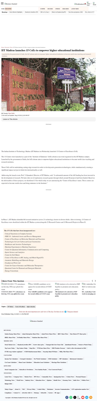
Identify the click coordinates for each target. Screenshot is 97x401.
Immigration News (59, 377)
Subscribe (43, 393)
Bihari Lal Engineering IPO (59, 12)
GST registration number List (80, 389)
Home (2, 8)
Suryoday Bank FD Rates (50, 352)
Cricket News (70, 377)
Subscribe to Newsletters (26, 370)
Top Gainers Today (22, 348)
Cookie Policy (41, 389)
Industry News (29, 380)
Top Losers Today (10, 348)
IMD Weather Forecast (58, 348)
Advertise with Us (27, 393)
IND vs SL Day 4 (45, 12)
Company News (18, 377)
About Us (17, 389)
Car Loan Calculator (11, 362)
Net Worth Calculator (40, 359)
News (11, 47)
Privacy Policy (31, 389)
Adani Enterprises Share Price (30, 334)
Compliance (8, 393)
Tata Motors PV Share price (78, 334)
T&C (23, 389)
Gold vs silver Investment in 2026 (76, 348)
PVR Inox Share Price (43, 348)
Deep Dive (32, 348)
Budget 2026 (8, 384)
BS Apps (57, 393)
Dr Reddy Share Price (23, 337)
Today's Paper (9, 389)
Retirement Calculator (76, 359)
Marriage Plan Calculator (58, 362)
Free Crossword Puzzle (55, 370)
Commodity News (47, 377)
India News (66, 8)
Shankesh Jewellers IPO (31, 12)
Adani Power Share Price (48, 334)
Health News (57, 380)
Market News (28, 377)
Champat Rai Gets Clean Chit (54, 345)
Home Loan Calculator (25, 362)
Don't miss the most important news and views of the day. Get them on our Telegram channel (48, 312)
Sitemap (36, 393)
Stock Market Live (10, 345)
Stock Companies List (11, 370)
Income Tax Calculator (11, 359)
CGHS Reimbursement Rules (32, 352)
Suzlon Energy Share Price (12, 334)
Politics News (85, 380)
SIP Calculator (63, 359)
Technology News (9, 380)
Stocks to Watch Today (85, 345)
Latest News (75, 8)
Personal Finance (81, 377)
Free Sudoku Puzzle (41, 370)
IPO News (37, 377)
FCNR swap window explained (13, 352)
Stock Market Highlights (15, 12)
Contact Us (17, 393)
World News (19, 380)
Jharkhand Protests (70, 345)
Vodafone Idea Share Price (39, 337)
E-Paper (42, 8)
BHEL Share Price (10, 337)
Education (8, 8)
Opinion (57, 8)
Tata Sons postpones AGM (75, 12)
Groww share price (38, 345)
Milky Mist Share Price (66, 352)
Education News (40, 380)
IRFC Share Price (63, 334)
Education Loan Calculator (41, 362)
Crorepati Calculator (26, 359)
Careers (50, 393)
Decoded (50, 8)
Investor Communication (62, 389)
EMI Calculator (52, 359)
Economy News (67, 380)
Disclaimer (50, 389)
